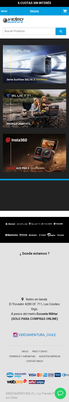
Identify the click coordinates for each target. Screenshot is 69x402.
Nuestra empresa (49, 356)
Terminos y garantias (22, 356)
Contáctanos (34, 361)
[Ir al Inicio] (14, 20)
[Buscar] (61, 31)
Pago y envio (39, 351)
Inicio (25, 351)
